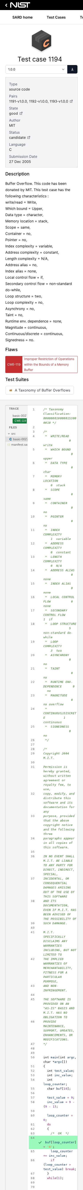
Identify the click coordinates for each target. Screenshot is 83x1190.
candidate (17, 137)
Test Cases (56, 17)
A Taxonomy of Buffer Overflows (42, 390)
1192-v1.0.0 (38, 101)
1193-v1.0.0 (59, 101)
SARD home (22, 17)
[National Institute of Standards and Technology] (17, 6)
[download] (72, 69)
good (13, 113)
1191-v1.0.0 (18, 101)
